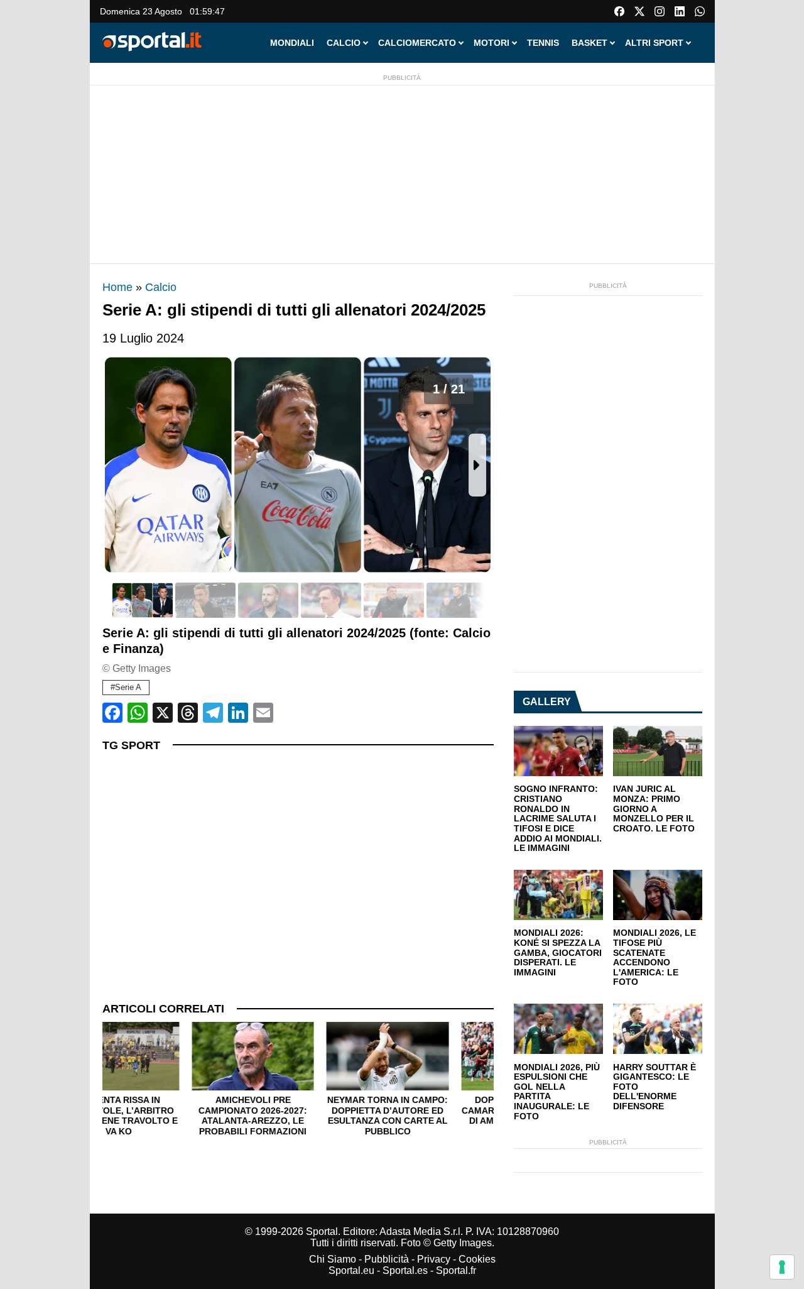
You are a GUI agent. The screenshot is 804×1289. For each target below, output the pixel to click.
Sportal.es (405, 1270)
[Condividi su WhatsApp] (138, 713)
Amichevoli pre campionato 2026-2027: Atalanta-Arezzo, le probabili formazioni (163, 1115)
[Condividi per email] (263, 713)
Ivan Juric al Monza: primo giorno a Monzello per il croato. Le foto (654, 808)
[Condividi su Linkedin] (238, 713)
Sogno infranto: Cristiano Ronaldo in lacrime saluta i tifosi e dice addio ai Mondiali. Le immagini (558, 818)
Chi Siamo (332, 1259)
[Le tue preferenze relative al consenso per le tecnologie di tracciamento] (782, 1267)
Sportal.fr (456, 1270)
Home (117, 287)
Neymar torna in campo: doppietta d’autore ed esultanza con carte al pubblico (297, 1115)
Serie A (128, 687)
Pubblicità (386, 1259)
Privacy (433, 1259)
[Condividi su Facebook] (112, 713)
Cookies (477, 1259)
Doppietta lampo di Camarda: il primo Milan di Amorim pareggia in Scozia (432, 1115)
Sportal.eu (351, 1270)
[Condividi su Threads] (188, 713)
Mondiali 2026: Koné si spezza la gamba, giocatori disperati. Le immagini (558, 952)
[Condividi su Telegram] (213, 713)
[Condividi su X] (163, 713)
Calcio (161, 287)
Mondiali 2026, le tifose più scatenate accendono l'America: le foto (654, 957)
